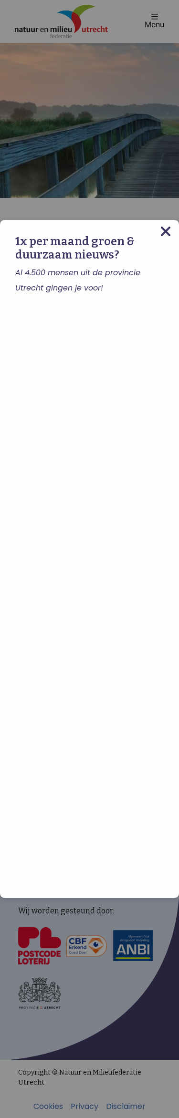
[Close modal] (165, 231)
